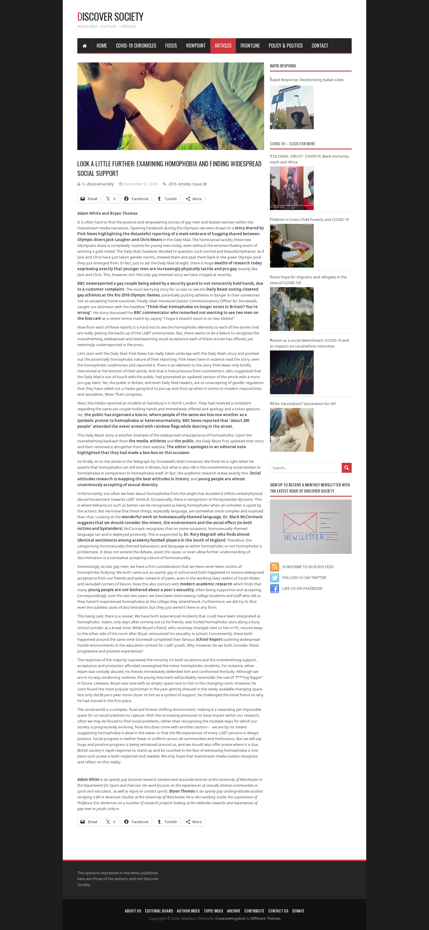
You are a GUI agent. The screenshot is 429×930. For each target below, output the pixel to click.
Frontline (250, 45)
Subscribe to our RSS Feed (308, 566)
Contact (320, 45)
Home (102, 45)
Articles (223, 45)
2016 (172, 183)
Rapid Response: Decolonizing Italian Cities (307, 79)
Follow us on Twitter (304, 577)
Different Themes (265, 918)
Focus (171, 45)
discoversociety (100, 183)
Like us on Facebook (302, 588)
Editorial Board (159, 911)
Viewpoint (196, 45)
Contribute (254, 911)
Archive (233, 911)
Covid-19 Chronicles (136, 45)
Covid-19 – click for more (292, 143)
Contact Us (278, 911)
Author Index (188, 911)
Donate (298, 911)
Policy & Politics (286, 45)
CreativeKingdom (230, 918)
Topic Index (213, 911)
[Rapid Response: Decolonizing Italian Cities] (292, 107)
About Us (133, 911)
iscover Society (110, 16)
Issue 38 (200, 183)
